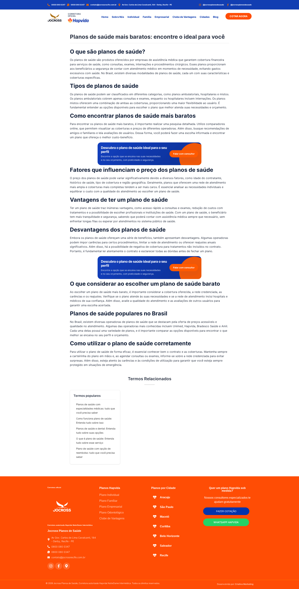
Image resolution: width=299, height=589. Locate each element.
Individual (133, 16)
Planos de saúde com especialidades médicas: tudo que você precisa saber (95, 408)
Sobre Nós (118, 16)
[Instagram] (50, 566)
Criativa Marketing (244, 584)
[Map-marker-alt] (66, 566)
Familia (147, 16)
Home (104, 16)
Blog (215, 16)
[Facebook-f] (58, 566)
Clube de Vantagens (184, 16)
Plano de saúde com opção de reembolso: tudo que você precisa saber (95, 452)
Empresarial (162, 16)
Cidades (205, 16)
